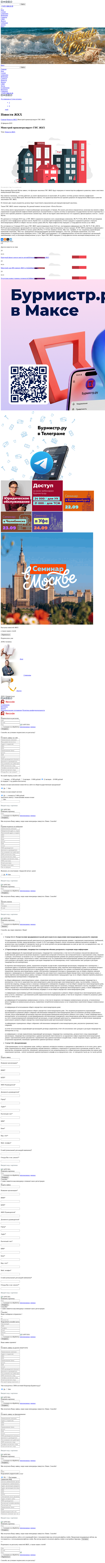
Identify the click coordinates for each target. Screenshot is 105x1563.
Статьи (3, 12)
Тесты (3, 86)
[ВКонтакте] (2, 239)
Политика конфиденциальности (33, 710)
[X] (8, 239)
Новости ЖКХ (10, 132)
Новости (4, 80)
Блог (2, 10)
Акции (3, 24)
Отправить (5, 729)
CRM (3, 19)
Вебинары (4, 15)
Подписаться (6, 634)
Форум (3, 21)
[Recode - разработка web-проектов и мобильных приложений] (8, 703)
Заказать (4, 926)
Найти (23, 4)
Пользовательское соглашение (11, 710)
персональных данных (28, 727)
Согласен (85, 1539)
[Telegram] (10, 239)
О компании (5, 88)
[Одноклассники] (5, 239)
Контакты (4, 89)
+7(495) (7, 6)
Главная (3, 69)
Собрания (4, 23)
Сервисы (4, 17)
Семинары (4, 13)
